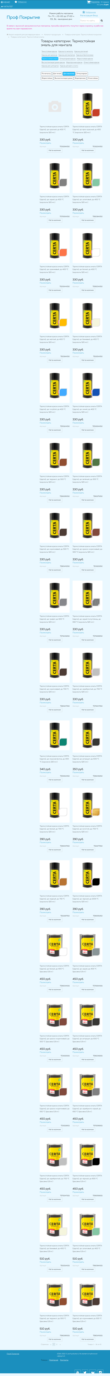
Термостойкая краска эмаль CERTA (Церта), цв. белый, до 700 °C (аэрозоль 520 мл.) (54, 829)
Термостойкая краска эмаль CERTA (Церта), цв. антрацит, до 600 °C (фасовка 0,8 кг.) (87, 1039)
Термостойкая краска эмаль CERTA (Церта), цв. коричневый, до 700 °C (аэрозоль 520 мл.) (54, 689)
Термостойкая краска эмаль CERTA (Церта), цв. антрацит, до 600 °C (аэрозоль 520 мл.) (87, 759)
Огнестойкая (93, 78)
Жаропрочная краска (74, 62)
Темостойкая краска (49, 51)
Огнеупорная (82, 74)
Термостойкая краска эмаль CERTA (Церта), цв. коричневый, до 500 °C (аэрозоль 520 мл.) (54, 549)
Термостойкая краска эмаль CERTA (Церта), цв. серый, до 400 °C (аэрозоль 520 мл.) (54, 199)
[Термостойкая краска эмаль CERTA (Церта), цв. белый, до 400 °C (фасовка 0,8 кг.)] (55, 945)
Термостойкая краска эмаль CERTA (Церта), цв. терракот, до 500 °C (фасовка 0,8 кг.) (54, 1318)
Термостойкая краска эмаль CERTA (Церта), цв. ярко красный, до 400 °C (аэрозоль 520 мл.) (87, 129)
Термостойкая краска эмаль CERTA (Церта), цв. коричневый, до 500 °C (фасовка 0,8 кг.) (87, 1318)
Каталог (8, 7)
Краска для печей (81, 51)
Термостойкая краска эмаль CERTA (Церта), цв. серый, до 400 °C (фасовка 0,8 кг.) (87, 969)
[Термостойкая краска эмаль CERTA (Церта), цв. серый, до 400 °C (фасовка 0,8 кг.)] (87, 945)
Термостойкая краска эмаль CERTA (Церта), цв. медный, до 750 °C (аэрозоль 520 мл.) (54, 899)
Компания (53, 1360)
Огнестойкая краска (91, 62)
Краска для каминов (49, 55)
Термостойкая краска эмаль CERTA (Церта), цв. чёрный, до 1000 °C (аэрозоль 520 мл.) (87, 899)
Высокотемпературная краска (53, 62)
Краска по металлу (65, 51)
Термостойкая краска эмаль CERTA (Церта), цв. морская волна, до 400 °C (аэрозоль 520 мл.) (54, 759)
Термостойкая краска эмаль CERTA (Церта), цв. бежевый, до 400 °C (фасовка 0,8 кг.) (54, 1248)
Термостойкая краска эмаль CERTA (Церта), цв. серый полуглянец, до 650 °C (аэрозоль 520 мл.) (87, 619)
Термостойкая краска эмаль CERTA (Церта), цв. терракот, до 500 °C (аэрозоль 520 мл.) (54, 479)
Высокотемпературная (63, 78)
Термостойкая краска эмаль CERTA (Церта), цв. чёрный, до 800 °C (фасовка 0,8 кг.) (87, 1178)
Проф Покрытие (13, 1354)
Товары (44, 1360)
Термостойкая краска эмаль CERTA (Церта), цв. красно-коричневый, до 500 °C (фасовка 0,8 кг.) (54, 1039)
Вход (95, 16)
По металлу (46, 74)
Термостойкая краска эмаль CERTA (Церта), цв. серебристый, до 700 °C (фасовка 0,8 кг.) (54, 1178)
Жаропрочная (80, 78)
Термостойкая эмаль (50, 59)
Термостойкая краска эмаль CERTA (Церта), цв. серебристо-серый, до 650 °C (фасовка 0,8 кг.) (87, 1108)
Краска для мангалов (66, 55)
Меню (6, 2)
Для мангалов (68, 74)
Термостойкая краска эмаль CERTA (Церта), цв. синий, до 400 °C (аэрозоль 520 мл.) (87, 409)
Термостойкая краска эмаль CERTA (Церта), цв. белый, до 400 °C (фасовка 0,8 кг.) (54, 969)
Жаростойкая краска (85, 59)
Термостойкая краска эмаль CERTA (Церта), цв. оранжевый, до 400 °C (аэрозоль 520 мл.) (54, 269)
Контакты (64, 1360)
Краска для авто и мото (69, 66)
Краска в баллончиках (84, 55)
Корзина (95, 2)
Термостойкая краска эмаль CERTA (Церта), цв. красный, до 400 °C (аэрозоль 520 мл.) (54, 129)
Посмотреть (45, 143)
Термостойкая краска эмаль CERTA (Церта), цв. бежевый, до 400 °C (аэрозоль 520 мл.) (87, 339)
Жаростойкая (47, 78)
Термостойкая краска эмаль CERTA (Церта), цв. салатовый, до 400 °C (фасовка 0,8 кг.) (87, 1248)
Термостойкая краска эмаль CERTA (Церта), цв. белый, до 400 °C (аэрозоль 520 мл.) (87, 269)
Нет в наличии (55, 150)
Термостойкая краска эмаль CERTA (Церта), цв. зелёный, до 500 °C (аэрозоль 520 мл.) (87, 479)
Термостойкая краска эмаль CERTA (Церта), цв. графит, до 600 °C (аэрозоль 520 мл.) (54, 619)
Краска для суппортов (50, 66)
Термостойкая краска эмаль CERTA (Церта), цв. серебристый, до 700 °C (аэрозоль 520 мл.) (87, 689)
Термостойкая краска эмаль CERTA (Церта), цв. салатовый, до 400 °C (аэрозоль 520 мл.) (87, 199)
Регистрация (86, 16)
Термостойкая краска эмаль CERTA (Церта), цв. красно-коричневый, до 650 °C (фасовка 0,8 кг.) (54, 1108)
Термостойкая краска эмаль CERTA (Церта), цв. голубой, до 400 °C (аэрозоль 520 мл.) (54, 409)
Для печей (57, 74)
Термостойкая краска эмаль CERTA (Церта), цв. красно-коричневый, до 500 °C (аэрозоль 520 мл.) (87, 549)
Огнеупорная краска (68, 59)
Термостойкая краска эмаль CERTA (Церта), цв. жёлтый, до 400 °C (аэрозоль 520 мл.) (54, 339)
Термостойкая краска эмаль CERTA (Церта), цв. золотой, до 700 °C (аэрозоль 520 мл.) (87, 829)
